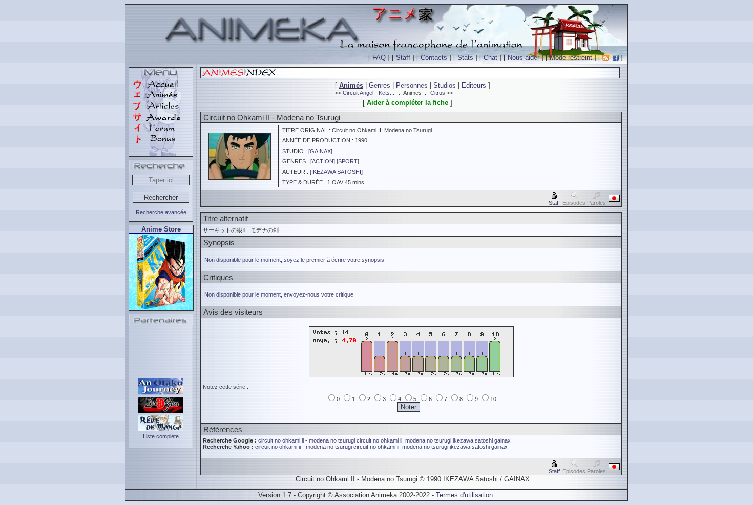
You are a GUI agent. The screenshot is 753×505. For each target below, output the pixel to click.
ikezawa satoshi (473, 440)
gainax (502, 440)
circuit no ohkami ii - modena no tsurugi (306, 440)
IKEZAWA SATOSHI (336, 172)
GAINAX (320, 151)
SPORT (348, 161)
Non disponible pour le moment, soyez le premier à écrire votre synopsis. (295, 260)
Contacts (434, 57)
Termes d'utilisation (464, 495)
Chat (490, 57)
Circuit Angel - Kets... (368, 93)
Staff (403, 57)
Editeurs (474, 85)
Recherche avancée (161, 212)
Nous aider (523, 57)
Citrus (437, 93)
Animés (351, 85)
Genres (379, 85)
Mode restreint (571, 57)
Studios (444, 85)
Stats (465, 57)
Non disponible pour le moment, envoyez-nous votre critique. (279, 294)
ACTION (322, 161)
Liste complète (161, 436)
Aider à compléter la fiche (407, 103)
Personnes (412, 85)
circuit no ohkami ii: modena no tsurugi (404, 440)
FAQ (379, 57)
